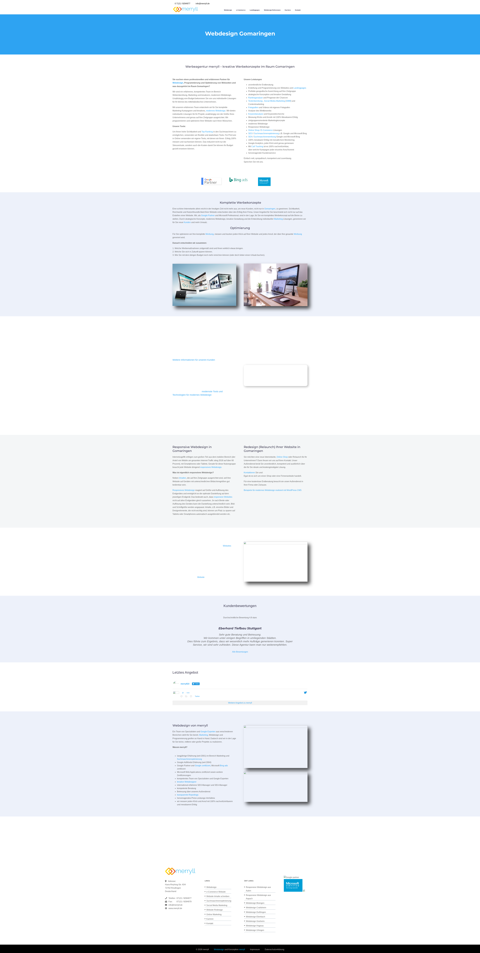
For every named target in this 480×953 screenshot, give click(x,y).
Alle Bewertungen (240, 652)
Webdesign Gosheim (255, 921)
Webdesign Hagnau (255, 926)
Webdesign (228, 10)
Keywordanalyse (255, 114)
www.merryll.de (175, 908)
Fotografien (253, 107)
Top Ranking (207, 132)
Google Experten (208, 731)
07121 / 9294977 (184, 898)
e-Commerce (241, 10)
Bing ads (224, 765)
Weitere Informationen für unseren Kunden (193, 360)
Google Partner (208, 215)
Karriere (288, 10)
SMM (288, 101)
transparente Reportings (187, 795)
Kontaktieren (249, 473)
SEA (250, 137)
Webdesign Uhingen (255, 930)
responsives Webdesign (211, 467)
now (188, 693)
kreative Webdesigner (186, 782)
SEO (250, 133)
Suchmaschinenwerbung (265, 137)
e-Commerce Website (216, 892)
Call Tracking (257, 146)
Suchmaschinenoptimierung (266, 133)
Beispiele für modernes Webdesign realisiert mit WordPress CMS (273, 490)
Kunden (187, 222)
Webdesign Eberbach (255, 917)
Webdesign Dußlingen (256, 912)
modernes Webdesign (216, 111)
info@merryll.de (175, 905)
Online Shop (253, 130)
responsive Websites (223, 497)
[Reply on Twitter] (182, 696)
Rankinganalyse (255, 98)
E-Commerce (267, 130)
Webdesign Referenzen (272, 10)
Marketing (278, 219)
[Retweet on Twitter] (186, 696)
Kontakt (298, 10)
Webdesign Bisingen (255, 903)
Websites (227, 546)
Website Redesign (214, 910)
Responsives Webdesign (183, 490)
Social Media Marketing (274, 101)
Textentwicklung (255, 101)
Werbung (210, 234)
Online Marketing (214, 914)
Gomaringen (269, 209)
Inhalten (182, 478)
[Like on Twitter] (191, 696)
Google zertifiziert (202, 765)
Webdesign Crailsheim (256, 907)
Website (200, 577)
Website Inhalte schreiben (217, 896)
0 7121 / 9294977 (182, 3)
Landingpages (255, 10)
